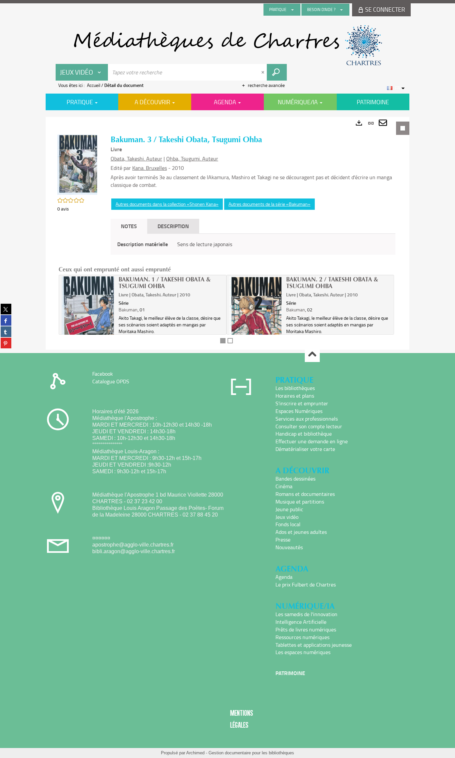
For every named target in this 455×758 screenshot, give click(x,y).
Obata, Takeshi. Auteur (136, 158)
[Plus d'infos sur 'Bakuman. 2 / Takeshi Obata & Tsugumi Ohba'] (255, 316)
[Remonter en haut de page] (312, 355)
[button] (77, 164)
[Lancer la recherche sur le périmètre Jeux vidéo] (277, 72)
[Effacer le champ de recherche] (263, 72)
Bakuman (128, 309)
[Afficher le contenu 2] (230, 340)
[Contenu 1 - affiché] (223, 340)
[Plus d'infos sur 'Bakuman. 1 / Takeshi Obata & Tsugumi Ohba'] (87, 315)
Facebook (102, 373)
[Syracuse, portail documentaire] (227, 45)
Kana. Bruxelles (149, 168)
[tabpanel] (227, 233)
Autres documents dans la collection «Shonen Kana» (167, 204)
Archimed (195, 752)
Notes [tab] (129, 226)
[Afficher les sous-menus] (292, 10)
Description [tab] (173, 226)
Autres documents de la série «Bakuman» (269, 204)
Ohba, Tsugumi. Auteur (192, 158)
